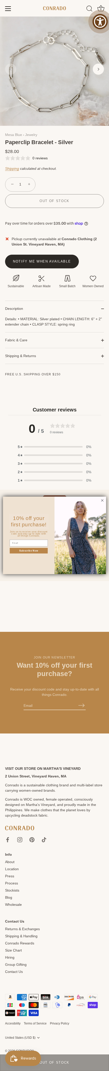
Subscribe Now (28, 550)
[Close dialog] (102, 500)
